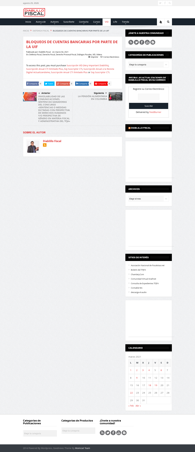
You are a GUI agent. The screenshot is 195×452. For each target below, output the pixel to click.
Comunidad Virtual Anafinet (143, 278)
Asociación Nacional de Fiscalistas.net (148, 265)
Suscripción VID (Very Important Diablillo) (87, 65)
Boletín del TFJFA (138, 269)
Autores (54, 21)
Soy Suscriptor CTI (73, 68)
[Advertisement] (151, 161)
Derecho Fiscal (49, 54)
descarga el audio (139, 292)
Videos (99, 54)
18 (149, 385)
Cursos (96, 21)
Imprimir (94, 57)
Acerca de (41, 21)
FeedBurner (155, 112)
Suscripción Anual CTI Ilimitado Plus (44, 68)
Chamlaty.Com (137, 274)
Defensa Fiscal (35, 54)
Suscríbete (68, 21)
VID (106, 21)
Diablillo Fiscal (45, 52)
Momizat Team (82, 448)
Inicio (28, 21)
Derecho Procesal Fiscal (66, 54)
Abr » (138, 405)
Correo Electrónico (111, 57)
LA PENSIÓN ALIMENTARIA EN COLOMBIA (92, 98)
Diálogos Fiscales (84, 54)
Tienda (125, 21)
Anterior (45, 93)
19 (155, 385)
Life (115, 21)
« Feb (131, 405)
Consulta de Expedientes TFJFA (145, 283)
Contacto (84, 21)
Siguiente (99, 93)
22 (131, 392)
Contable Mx (136, 287)
